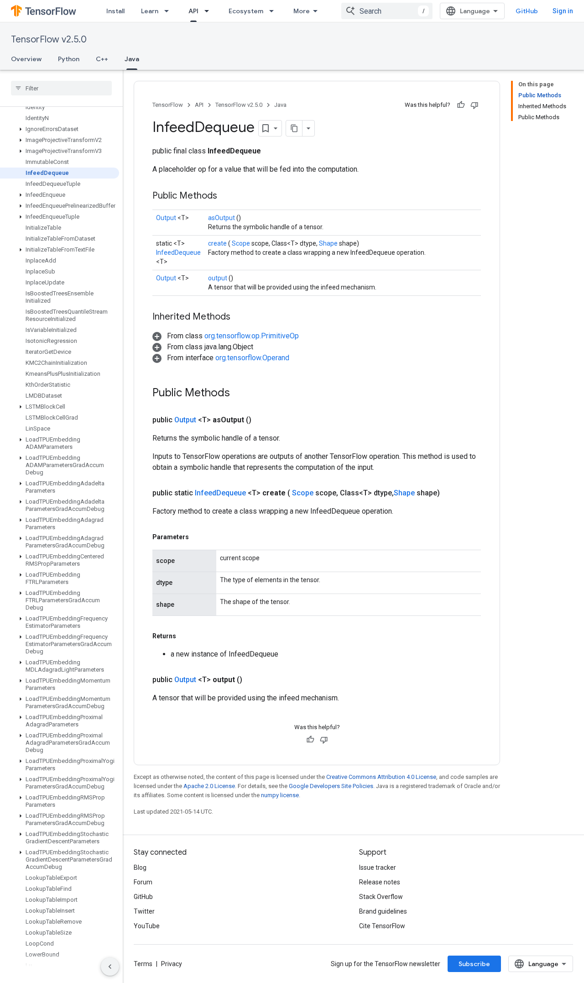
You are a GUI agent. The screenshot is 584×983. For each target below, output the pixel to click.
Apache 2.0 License (209, 786)
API (193, 11)
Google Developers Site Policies (331, 786)
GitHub (527, 11)
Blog (140, 867)
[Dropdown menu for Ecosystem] (274, 11)
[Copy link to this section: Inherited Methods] (242, 317)
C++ (102, 59)
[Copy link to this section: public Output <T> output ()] (253, 679)
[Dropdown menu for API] (209, 11)
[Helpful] (461, 105)
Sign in (563, 11)
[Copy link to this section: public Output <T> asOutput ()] (262, 420)
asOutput (222, 217)
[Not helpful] (474, 105)
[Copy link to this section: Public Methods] (228, 196)
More (301, 11)
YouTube (147, 926)
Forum (143, 882)
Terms (143, 963)
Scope (241, 243)
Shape (329, 243)
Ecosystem (246, 11)
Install (115, 11)
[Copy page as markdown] (294, 128)
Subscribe (474, 964)
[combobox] (387, 11)
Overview (26, 59)
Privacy (171, 963)
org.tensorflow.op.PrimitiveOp (251, 335)
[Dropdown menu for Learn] (169, 11)
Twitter (144, 911)
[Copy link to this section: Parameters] (199, 536)
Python (68, 59)
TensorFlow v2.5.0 (49, 39)
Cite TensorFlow (382, 926)
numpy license (280, 795)
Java (132, 59)
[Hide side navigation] (110, 966)
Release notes (379, 882)
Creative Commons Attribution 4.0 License (381, 776)
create (218, 243)
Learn (149, 11)
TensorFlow (167, 104)
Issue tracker (377, 867)
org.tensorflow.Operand (252, 357)
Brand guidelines (383, 911)
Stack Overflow (381, 896)
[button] (59, 129)
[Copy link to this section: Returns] (186, 636)
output (218, 278)
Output (166, 217)
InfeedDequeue (178, 252)
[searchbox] (61, 88)
